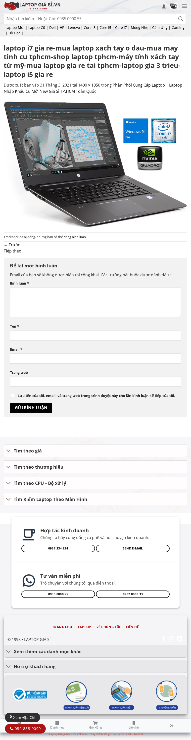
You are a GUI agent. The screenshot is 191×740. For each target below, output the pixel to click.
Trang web (19, 372)
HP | (63, 27)
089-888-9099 (27, 728)
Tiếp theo (15, 251)
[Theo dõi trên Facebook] (163, 639)
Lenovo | (75, 27)
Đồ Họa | (15, 33)
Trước (12, 244)
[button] (174, 6)
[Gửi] (181, 19)
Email (16, 349)
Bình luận (19, 283)
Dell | (54, 27)
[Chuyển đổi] (8, 451)
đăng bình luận (75, 237)
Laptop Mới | (16, 27)
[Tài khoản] (163, 6)
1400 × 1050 (89, 85)
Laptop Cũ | (38, 27)
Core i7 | (122, 27)
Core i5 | (106, 27)
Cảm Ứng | (161, 27)
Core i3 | (91, 27)
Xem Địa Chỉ (23, 717)
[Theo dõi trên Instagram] (171, 639)
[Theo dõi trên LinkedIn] (179, 639)
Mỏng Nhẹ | (141, 27)
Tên (14, 326)
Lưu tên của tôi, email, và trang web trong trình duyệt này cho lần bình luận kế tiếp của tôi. (96, 395)
